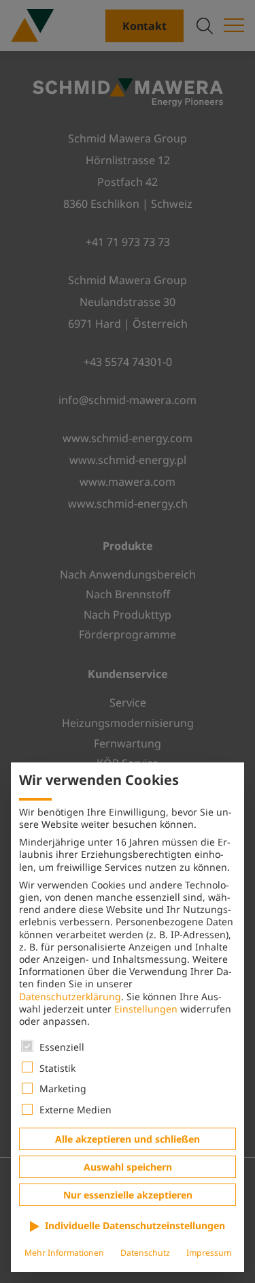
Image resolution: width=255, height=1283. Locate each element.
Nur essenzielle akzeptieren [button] (127, 1194)
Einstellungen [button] (145, 1008)
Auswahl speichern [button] (128, 1166)
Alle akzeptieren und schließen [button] (127, 1138)
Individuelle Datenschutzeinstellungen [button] (135, 1225)
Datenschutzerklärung (70, 996)
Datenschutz (145, 1252)
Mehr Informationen (64, 1252)
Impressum (208, 1252)
